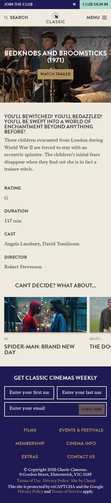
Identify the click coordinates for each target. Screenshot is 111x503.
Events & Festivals (81, 430)
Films (30, 430)
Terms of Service (67, 492)
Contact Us (81, 456)
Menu (93, 17)
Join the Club (18, 4)
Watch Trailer (55, 74)
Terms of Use (29, 481)
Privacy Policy (56, 481)
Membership (29, 443)
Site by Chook (83, 481)
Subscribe (91, 409)
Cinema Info (81, 443)
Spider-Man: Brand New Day (39, 349)
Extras (30, 456)
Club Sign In (95, 4)
